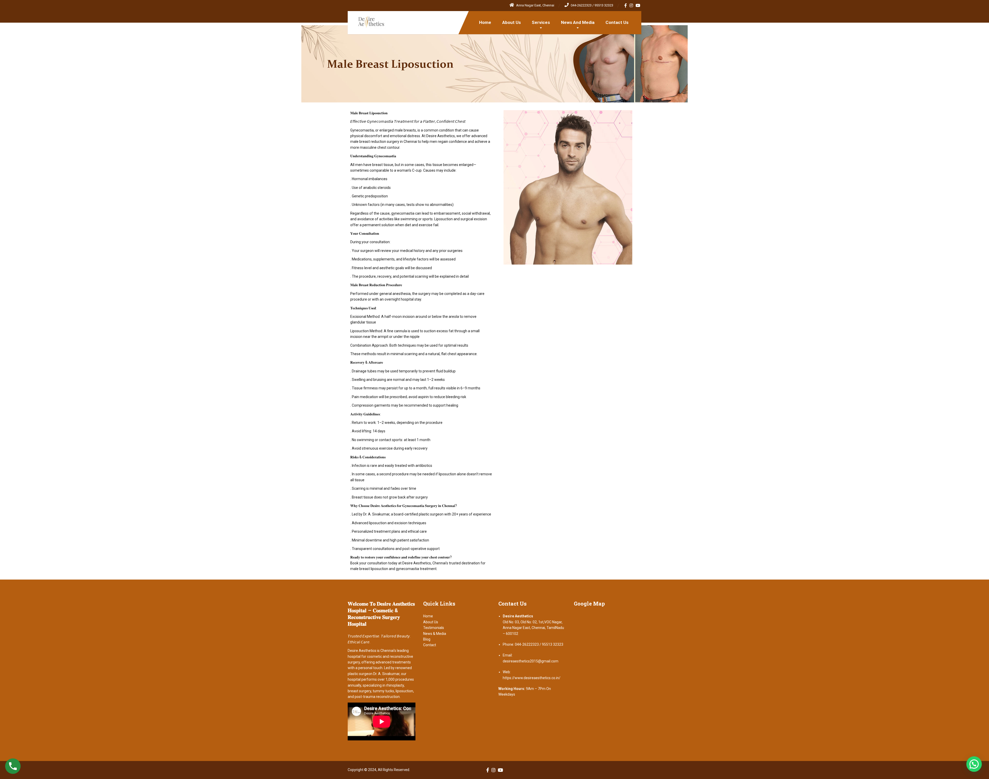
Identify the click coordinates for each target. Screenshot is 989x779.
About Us (511, 22)
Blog (426, 639)
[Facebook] (626, 5)
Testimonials (433, 628)
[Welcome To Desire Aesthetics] (367, 20)
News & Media (434, 634)
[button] (974, 764)
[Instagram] (631, 5)
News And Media (577, 22)
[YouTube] (638, 5)
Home (485, 22)
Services (541, 22)
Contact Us (617, 22)
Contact (429, 645)
